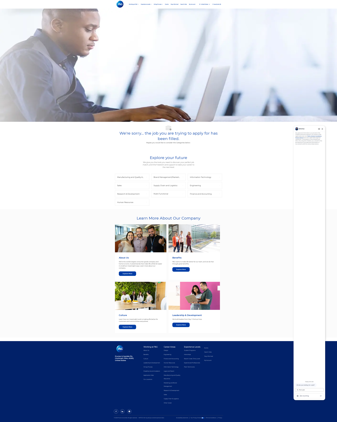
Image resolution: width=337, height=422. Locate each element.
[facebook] (116, 411)
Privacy (220, 417)
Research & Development (171, 390)
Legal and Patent (169, 371)
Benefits (146, 354)
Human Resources (169, 363)
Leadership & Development (151, 363)
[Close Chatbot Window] (322, 129)
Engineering (167, 354)
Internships (187, 354)
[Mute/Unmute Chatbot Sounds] (319, 129)
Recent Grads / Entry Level (192, 358)
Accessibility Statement (182, 417)
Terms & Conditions (211, 417)
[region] (309, 262)
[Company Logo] (121, 4)
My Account (192, 4)
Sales (165, 394)
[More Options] (298, 396)
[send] (321, 396)
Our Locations (147, 379)
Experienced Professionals (192, 363)
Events (167, 4)
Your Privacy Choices (196, 417)
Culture (145, 358)
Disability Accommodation (151, 371)
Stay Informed (174, 4)
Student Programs (190, 350)
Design (166, 350)
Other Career (168, 403)
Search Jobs (183, 4)
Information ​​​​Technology (171, 367)
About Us (146, 350)
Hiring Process (148, 367)
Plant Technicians (189, 367)
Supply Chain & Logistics (171, 398)
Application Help (148, 375)
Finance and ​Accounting (171, 358)
